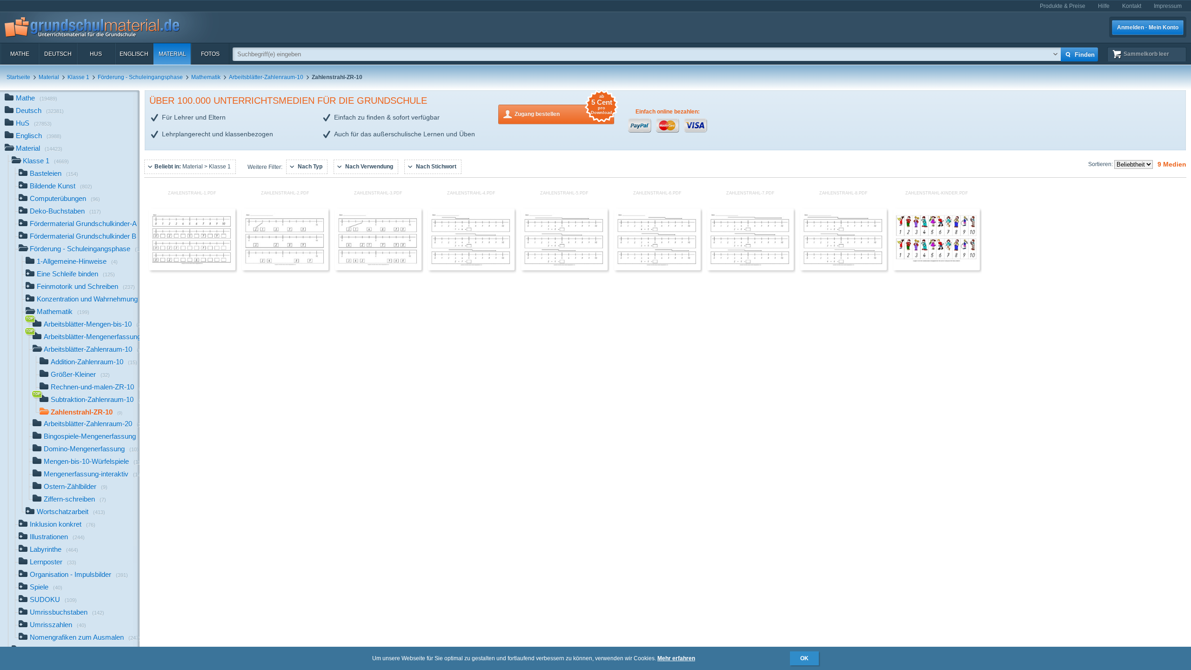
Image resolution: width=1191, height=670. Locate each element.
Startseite (18, 77)
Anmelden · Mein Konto (1147, 27)
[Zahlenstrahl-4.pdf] (471, 268)
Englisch (134, 54)
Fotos (210, 54)
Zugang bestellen (563, 111)
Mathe (19, 54)
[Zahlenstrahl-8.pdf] (843, 268)
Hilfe (1104, 6)
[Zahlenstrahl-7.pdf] (750, 268)
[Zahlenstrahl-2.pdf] (285, 268)
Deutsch (58, 54)
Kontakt (1131, 6)
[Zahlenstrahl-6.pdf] (657, 268)
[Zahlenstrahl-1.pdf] (192, 268)
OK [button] (804, 658)
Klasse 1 (78, 77)
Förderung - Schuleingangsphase (140, 77)
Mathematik (206, 77)
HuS (96, 54)
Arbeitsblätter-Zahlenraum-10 (266, 77)
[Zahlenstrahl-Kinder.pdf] (936, 268)
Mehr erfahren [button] (676, 658)
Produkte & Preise (1062, 6)
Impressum (1168, 6)
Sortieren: (1101, 164)
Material (172, 54)
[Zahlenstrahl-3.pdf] (378, 268)
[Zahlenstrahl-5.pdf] (564, 268)
